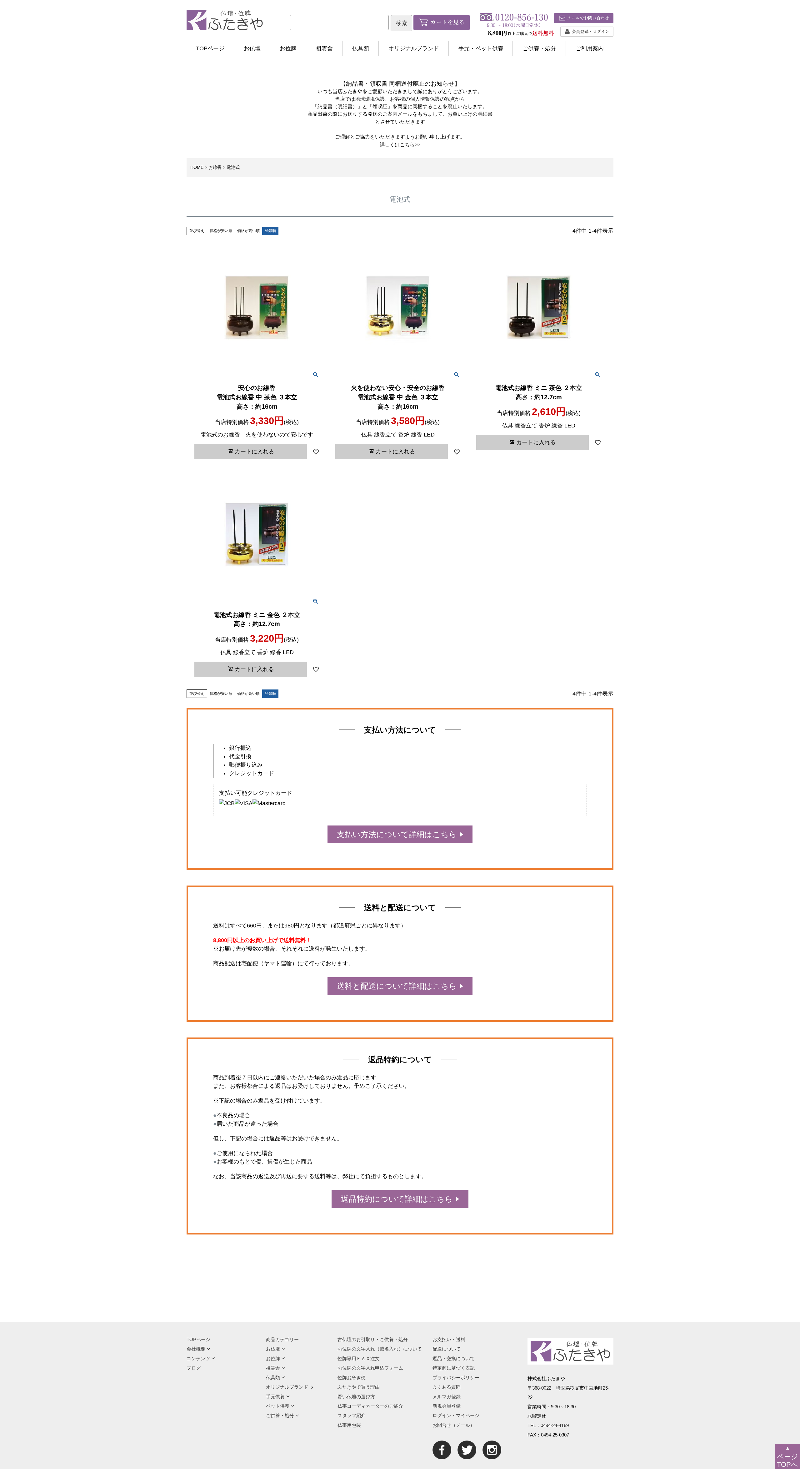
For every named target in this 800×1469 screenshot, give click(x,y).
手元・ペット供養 (480, 48)
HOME (196, 167)
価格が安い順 (221, 231)
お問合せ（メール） (453, 1425)
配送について (446, 1348)
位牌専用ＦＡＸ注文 (359, 1358)
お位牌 (288, 48)
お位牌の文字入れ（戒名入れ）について (380, 1348)
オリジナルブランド (413, 48)
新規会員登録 (446, 1406)
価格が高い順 (248, 231)
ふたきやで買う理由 (359, 1387)
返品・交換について (453, 1358)
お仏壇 (252, 48)
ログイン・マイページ (455, 1415)
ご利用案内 (590, 48)
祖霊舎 (324, 48)
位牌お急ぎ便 (352, 1377)
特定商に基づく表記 (453, 1368)
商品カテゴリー (282, 1339)
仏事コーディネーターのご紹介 (370, 1406)
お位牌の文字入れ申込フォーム (370, 1368)
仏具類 (360, 48)
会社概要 (196, 1348)
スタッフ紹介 (352, 1415)
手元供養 (275, 1396)
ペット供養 (277, 1406)
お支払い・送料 (448, 1339)
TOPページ (210, 48)
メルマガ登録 (446, 1396)
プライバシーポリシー (455, 1377)
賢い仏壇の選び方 (356, 1396)
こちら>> (410, 144)
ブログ (194, 1368)
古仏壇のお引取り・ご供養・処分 (373, 1339)
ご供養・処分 (539, 48)
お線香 (215, 167)
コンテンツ (198, 1358)
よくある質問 (446, 1387)
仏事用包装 (349, 1425)
